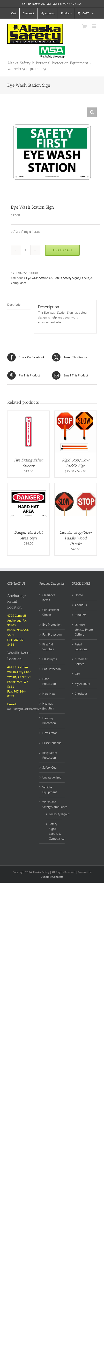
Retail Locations (81, 646)
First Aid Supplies (48, 646)
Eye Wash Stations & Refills (44, 278)
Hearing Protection (49, 720)
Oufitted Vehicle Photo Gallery (84, 630)
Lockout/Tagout (59, 814)
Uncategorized (51, 777)
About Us (81, 605)
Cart (77, 674)
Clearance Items (48, 597)
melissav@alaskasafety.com (25, 709)
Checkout (81, 694)
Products (80, 615)
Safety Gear (49, 767)
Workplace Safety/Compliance (54, 804)
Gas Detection (51, 669)
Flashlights (49, 659)
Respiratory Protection (49, 755)
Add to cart (62, 250)
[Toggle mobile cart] (84, 26)
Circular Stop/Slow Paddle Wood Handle (75, 538)
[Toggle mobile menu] (94, 26)
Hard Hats (48, 694)
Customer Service (81, 661)
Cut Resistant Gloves (50, 612)
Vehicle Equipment (49, 789)
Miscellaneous (51, 743)
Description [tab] (14, 305)
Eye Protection (51, 625)
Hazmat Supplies (48, 705)
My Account (82, 684)
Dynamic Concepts (52, 876)
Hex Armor (49, 733)
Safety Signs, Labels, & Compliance (57, 831)
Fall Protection (52, 634)
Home (79, 595)
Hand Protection (49, 681)
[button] (92, 112)
